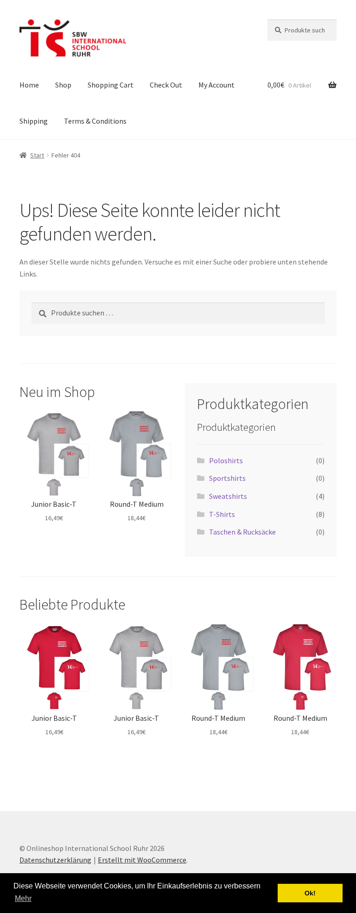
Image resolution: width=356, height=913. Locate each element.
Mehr (23, 898)
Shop (63, 84)
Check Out (166, 84)
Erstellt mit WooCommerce (142, 859)
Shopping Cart (111, 84)
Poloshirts (226, 460)
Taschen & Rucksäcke (242, 531)
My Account (216, 84)
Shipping (33, 121)
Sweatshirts (228, 496)
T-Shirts (222, 514)
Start (37, 155)
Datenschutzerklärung (55, 859)
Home (29, 84)
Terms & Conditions (95, 121)
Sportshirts (227, 478)
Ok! (310, 893)
